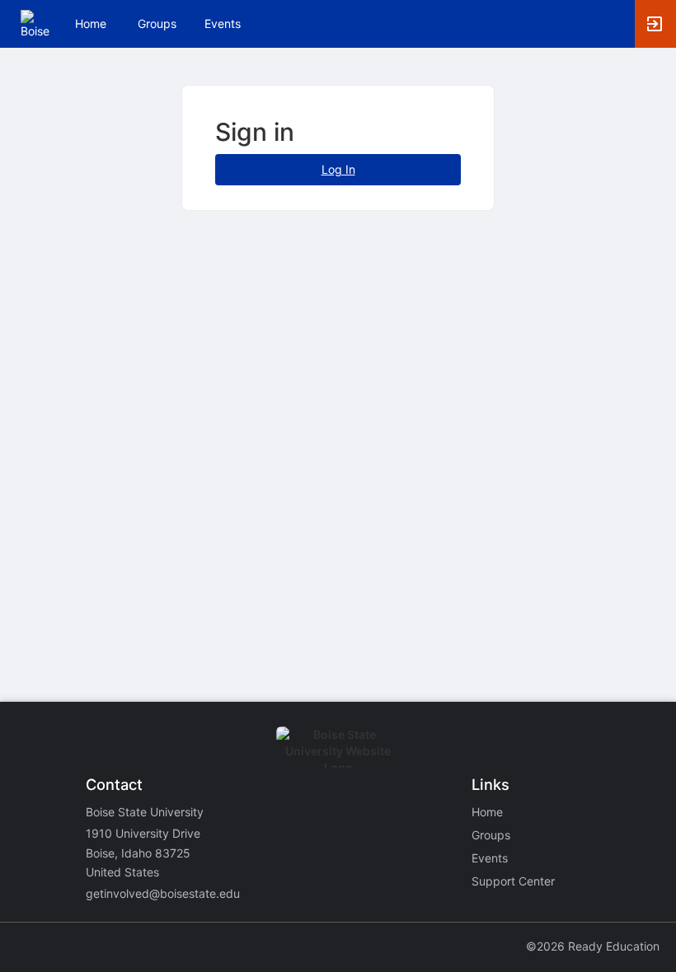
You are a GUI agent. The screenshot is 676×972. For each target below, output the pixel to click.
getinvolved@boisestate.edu (163, 893)
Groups (157, 23)
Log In (338, 169)
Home (487, 812)
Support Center (513, 881)
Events (222, 23)
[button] (35, 23)
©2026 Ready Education (593, 946)
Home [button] (90, 23)
